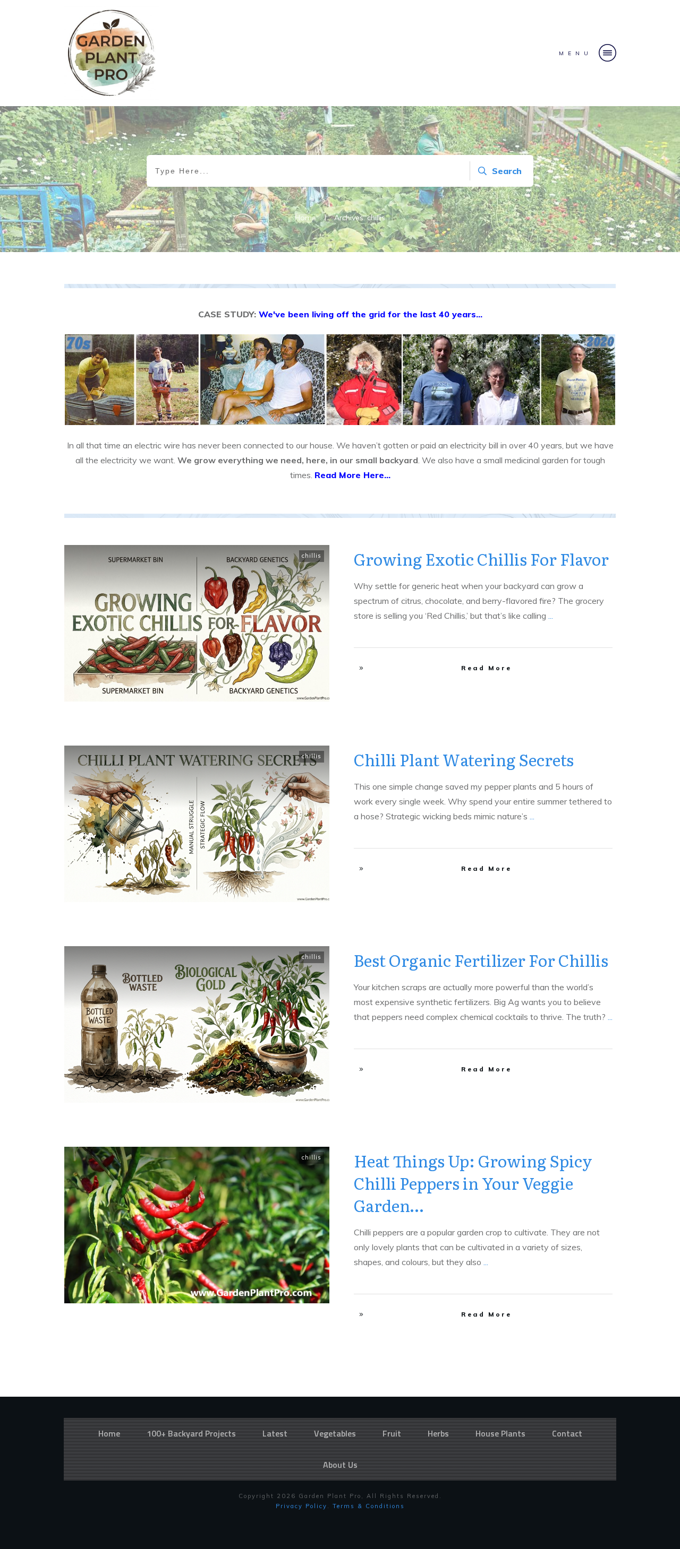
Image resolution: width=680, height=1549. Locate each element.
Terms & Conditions (369, 1506)
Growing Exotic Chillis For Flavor (481, 558)
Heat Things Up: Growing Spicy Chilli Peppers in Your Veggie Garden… (473, 1183)
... (550, 615)
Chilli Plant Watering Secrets (464, 759)
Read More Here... (352, 475)
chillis (311, 555)
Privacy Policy (301, 1506)
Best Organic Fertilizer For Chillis (481, 960)
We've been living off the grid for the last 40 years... (370, 314)
